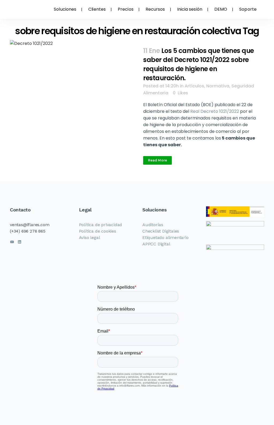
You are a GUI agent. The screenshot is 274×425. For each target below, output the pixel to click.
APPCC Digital (156, 243)
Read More (157, 160)
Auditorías (152, 224)
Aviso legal (89, 237)
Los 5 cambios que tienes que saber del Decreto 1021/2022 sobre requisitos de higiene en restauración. (198, 64)
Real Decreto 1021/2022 (214, 111)
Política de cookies (97, 231)
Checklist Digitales (160, 231)
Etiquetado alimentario (165, 237)
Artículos (194, 86)
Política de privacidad (100, 224)
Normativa (217, 86)
